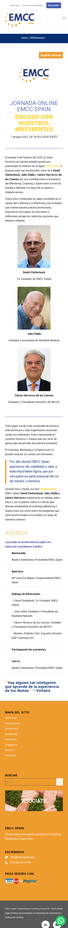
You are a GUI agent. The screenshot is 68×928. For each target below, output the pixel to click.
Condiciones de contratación (47, 913)
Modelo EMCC (12, 728)
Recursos (9, 750)
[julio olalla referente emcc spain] (34, 308)
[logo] (28, 19)
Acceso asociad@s (33, 5)
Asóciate (14, 5)
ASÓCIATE (34, 801)
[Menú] (64, 18)
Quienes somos (12, 723)
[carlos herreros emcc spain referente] (34, 369)
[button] (61, 921)
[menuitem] (54, 5)
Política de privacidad (21, 913)
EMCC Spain (11, 718)
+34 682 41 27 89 (20, 862)
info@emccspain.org (22, 857)
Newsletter (53, 5)
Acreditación (11, 734)
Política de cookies (14, 917)
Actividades (11, 739)
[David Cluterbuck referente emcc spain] (34, 246)
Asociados (10, 755)
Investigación (11, 745)
